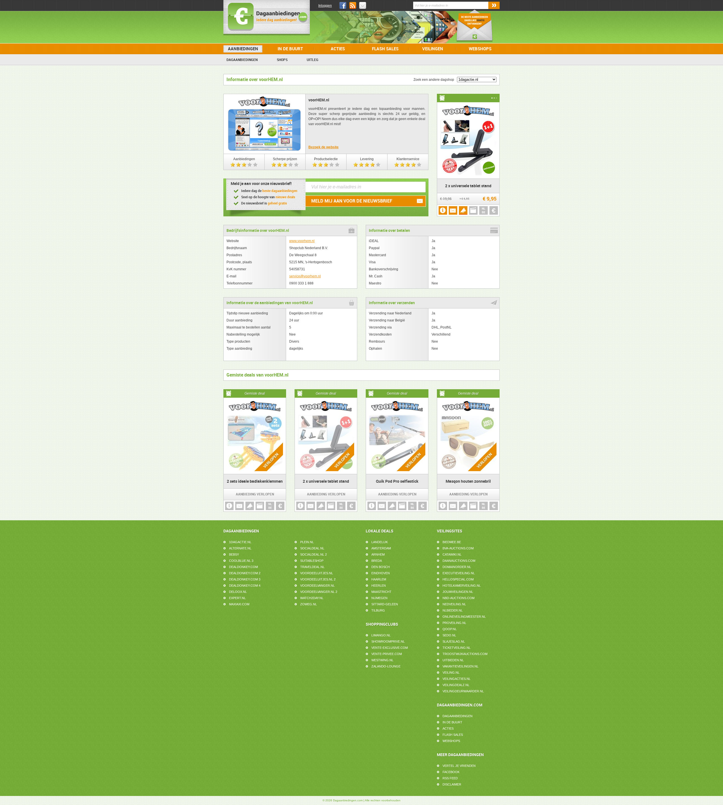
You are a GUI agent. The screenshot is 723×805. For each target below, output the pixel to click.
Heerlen (378, 585)
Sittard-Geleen (384, 604)
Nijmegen (379, 598)
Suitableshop (311, 560)
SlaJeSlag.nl (454, 641)
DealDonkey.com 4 (244, 585)
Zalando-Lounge (385, 666)
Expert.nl (237, 598)
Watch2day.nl (311, 598)
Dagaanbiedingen (242, 60)
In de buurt (290, 48)
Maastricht (381, 591)
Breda (376, 560)
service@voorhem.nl (305, 276)
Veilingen (432, 48)
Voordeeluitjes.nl (316, 573)
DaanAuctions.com (459, 560)
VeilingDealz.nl (456, 685)
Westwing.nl (382, 660)
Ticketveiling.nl (457, 647)
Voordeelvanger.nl (317, 585)
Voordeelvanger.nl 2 (318, 591)
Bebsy (234, 554)
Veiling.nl (451, 672)
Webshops (480, 48)
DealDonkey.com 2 (244, 573)
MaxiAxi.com (239, 604)
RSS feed (450, 778)
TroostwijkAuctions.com (465, 654)
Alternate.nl (240, 548)
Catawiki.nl (452, 554)
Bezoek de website (323, 147)
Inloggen (325, 6)
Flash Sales (385, 48)
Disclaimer (452, 784)
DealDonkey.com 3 (244, 579)
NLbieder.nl (453, 610)
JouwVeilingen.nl (458, 591)
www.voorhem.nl (302, 241)
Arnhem (378, 554)
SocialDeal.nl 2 (313, 554)
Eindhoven (380, 573)
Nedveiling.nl (454, 604)
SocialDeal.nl (312, 548)
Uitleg (312, 60)
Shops (282, 60)
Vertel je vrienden (459, 765)
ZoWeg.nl (308, 604)
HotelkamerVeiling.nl (462, 585)
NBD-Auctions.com (458, 598)
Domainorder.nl (457, 567)
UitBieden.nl (453, 660)
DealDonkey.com (243, 567)
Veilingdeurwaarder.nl (463, 691)
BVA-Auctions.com (458, 548)
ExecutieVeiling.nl (459, 573)
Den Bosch (380, 567)
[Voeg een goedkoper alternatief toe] (493, 210)
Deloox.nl (238, 591)
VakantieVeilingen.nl (460, 666)
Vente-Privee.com (386, 654)
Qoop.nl (450, 629)
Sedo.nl (449, 635)
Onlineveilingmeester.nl (464, 616)
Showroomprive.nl (388, 641)
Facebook (451, 772)
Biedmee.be (452, 542)
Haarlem (378, 579)
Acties (338, 48)
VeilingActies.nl (457, 678)
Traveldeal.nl (312, 567)
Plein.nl (307, 542)
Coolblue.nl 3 (241, 560)
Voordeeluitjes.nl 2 (318, 579)
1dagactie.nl (240, 542)
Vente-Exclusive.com (389, 647)
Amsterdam (381, 548)
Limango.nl (381, 635)
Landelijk (379, 542)
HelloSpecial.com (458, 579)
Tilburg (378, 610)
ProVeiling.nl (454, 623)
